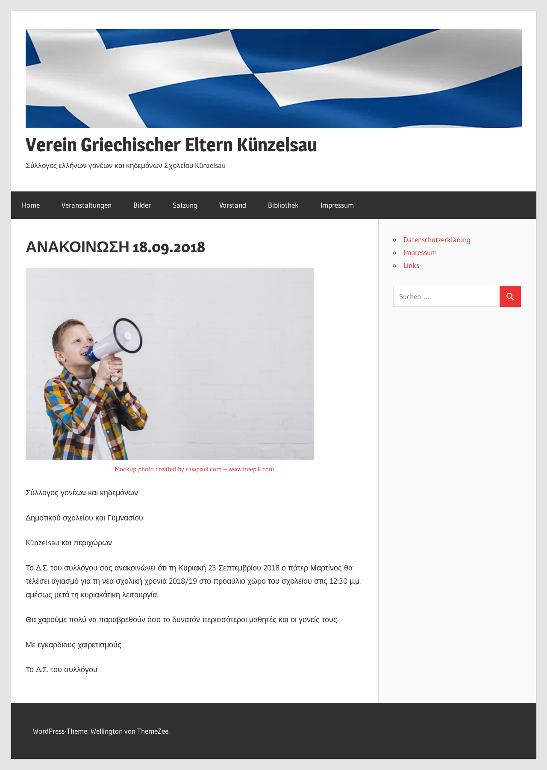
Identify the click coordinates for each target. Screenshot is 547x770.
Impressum (337, 204)
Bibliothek (283, 204)
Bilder (142, 204)
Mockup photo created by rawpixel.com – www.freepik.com (194, 469)
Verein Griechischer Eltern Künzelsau (171, 144)
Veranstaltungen (87, 204)
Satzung (185, 204)
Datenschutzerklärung (437, 239)
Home (31, 204)
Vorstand (232, 204)
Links (411, 265)
